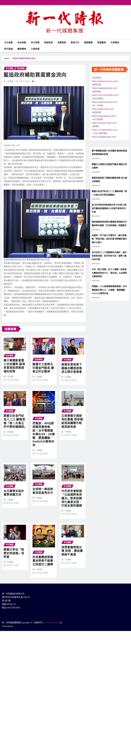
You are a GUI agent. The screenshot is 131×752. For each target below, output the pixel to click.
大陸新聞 (35, 49)
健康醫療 (88, 42)
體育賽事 (22, 49)
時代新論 (8, 49)
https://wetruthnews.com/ (104, 102)
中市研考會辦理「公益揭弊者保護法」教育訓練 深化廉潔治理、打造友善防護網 (73, 498)
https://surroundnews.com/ (105, 95)
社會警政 (115, 42)
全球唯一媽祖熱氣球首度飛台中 (42, 490)
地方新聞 (35, 42)
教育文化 (75, 42)
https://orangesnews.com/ (104, 129)
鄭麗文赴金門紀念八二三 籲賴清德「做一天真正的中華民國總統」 (15, 421)
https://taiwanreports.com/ (105, 81)
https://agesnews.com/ (103, 108)
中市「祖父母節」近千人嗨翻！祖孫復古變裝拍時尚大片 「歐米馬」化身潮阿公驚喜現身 (109, 273)
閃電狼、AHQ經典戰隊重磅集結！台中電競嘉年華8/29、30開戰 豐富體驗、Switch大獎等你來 (43, 434)
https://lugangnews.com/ (104, 116)
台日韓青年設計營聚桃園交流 (14, 492)
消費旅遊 (61, 42)
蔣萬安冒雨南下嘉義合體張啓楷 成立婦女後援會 (71, 367)
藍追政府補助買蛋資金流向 (24, 58)
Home (6, 58)
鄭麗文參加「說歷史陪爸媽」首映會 (14, 553)
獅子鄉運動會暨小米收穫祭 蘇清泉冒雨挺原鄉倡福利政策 (14, 365)
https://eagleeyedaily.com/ (104, 88)
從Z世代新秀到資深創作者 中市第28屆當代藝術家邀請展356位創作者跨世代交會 (109, 208)
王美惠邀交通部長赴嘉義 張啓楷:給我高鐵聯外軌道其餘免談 (72, 421)
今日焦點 (8, 42)
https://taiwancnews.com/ (104, 122)
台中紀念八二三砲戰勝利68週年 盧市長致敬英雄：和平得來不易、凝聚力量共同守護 (109, 256)
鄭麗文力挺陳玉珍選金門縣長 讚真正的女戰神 (43, 367)
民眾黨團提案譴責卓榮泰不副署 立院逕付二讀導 (42, 560)
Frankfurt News (52, 622)
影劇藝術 (101, 42)
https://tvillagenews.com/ (104, 136)
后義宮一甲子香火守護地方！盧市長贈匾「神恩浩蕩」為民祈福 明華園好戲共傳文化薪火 (109, 239)
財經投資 (48, 42)
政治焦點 (22, 42)
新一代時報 (8, 81)
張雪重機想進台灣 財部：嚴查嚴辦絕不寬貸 (72, 550)
